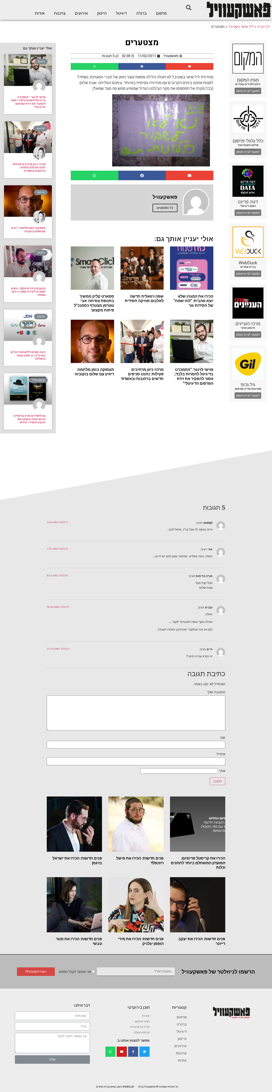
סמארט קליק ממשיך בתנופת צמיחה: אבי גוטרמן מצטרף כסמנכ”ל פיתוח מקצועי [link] (94, 303)
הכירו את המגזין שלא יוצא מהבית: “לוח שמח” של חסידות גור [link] (193, 301)
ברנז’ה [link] (141, 13)
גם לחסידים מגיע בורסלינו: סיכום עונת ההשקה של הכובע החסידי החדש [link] (29, 419)
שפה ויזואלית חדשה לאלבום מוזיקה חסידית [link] (144, 298)
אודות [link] (40, 13)
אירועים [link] (81, 13)
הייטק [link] (102, 13)
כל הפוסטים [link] (165, 208)
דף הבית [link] (263, 26)
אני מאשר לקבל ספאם (75, 972)
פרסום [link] (161, 13)
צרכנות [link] (59, 13)
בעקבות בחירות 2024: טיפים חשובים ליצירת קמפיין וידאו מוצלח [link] (28, 292)
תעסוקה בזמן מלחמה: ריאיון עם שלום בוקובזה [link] (94, 371)
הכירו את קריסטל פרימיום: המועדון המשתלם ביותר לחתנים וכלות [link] (198, 863)
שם (222, 737)
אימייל (221, 754)
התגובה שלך (216, 692)
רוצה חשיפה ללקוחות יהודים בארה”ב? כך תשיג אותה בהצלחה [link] (28, 355)
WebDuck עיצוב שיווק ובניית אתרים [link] (115, 1086)
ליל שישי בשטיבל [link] (241, 26)
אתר (222, 771)
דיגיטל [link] (121, 13)
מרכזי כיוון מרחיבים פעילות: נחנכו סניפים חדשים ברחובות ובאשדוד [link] (142, 374)
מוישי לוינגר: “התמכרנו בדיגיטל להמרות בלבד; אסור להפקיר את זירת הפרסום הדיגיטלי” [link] (193, 376)
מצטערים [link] (142, 42)
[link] (238, 10)
